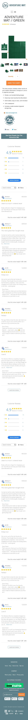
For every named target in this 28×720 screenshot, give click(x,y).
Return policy (8, 674)
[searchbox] (7, 187)
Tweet (8, 698)
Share (15, 698)
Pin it (22, 698)
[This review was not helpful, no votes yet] (25, 217)
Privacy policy (20, 674)
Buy (10, 665)
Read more (6, 243)
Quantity (10, 76)
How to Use (15, 665)
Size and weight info (11, 113)
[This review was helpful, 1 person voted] (22, 384)
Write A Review (14, 180)
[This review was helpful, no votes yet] (22, 217)
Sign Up (21, 665)
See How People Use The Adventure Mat (14, 136)
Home (6, 665)
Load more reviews (14, 390)
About (14, 674)
